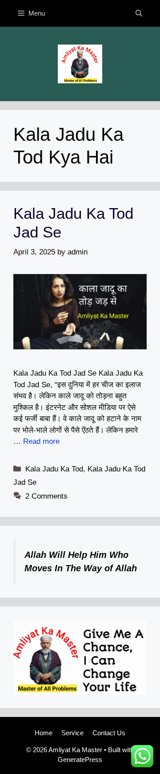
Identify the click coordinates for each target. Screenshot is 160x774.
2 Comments (46, 496)
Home (43, 733)
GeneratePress (80, 759)
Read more (41, 441)
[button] (139, 13)
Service (72, 733)
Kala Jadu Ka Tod (54, 469)
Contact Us (108, 733)
